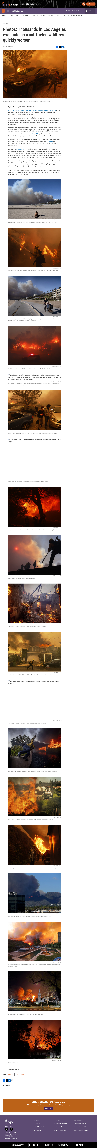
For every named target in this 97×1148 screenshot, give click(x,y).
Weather (66, 15)
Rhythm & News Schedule (80, 1127)
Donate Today (57, 1120)
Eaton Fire (50, 141)
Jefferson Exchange (77, 15)
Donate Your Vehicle (59, 1127)
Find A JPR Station (78, 1120)
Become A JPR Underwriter (60, 1123)
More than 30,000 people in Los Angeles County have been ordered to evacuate (32, 110)
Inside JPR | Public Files (39, 1127)
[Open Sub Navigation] (6, 15)
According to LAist (33, 134)
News (3, 15)
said (14, 153)
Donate (91, 4)
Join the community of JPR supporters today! (58, 1105)
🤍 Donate (48, 1108)
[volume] (8, 11)
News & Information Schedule (81, 1130)
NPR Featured (20, 1074)
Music (10, 15)
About (58, 15)
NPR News (5, 23)
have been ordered (21, 149)
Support (42, 15)
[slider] (10, 11)
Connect (50, 15)
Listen (17, 15)
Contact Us (36, 1120)
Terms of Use (37, 1123)
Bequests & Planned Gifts (60, 1130)
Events (34, 15)
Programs (25, 15)
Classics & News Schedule (80, 1123)
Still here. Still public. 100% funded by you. (48, 1102)
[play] (3, 11)
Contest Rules (37, 1130)
